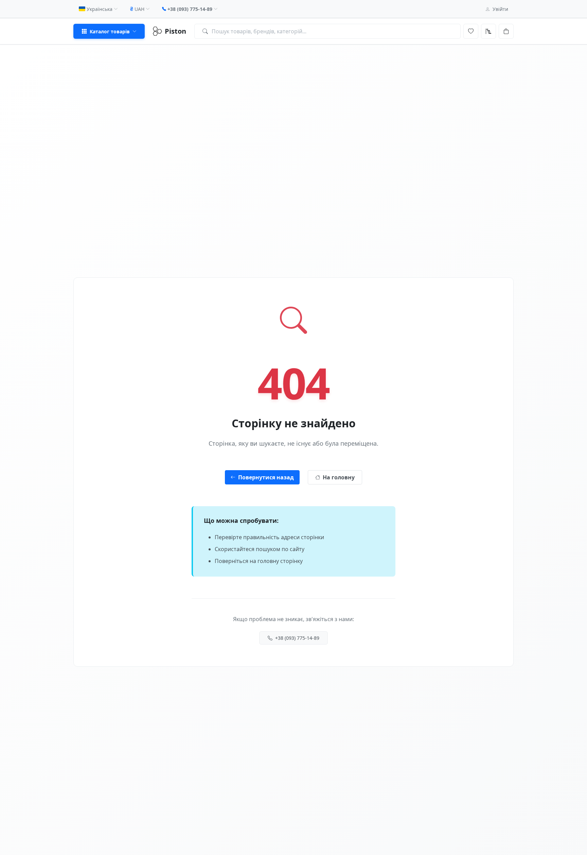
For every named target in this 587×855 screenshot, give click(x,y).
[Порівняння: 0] (488, 31)
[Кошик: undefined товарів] (506, 31)
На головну (339, 477)
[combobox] (327, 31)
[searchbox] (327, 31)
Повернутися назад (266, 477)
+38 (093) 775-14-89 (297, 638)
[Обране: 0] (470, 31)
